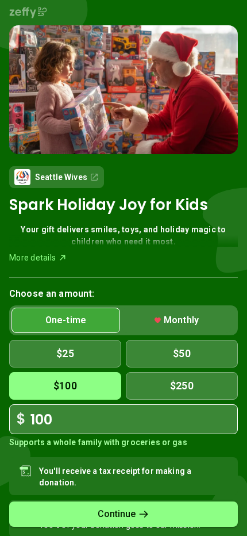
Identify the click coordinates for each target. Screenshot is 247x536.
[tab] (65, 320)
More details (32, 257)
